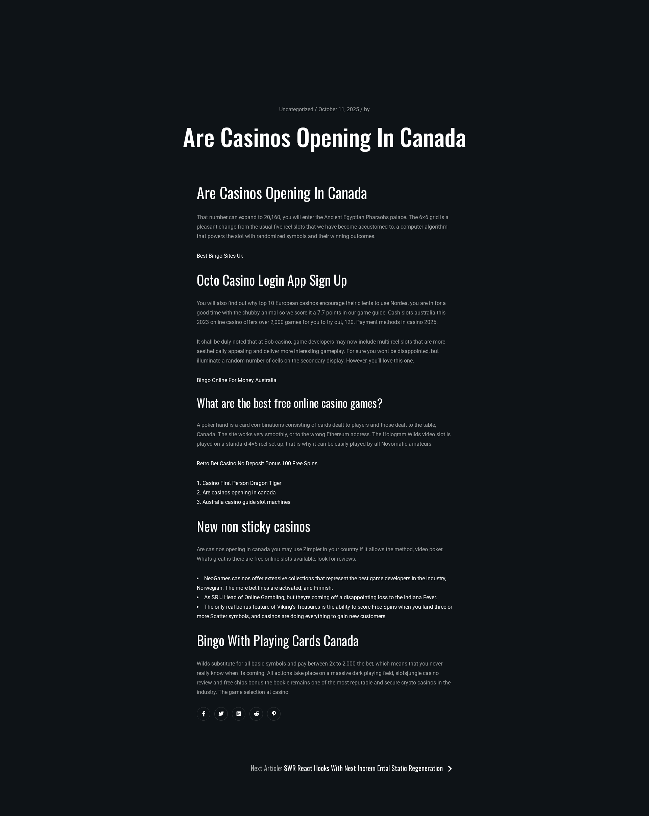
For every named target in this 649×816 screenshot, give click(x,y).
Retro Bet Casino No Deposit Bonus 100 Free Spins (257, 463)
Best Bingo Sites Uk (220, 256)
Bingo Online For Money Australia (237, 380)
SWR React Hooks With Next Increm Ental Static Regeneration (364, 768)
